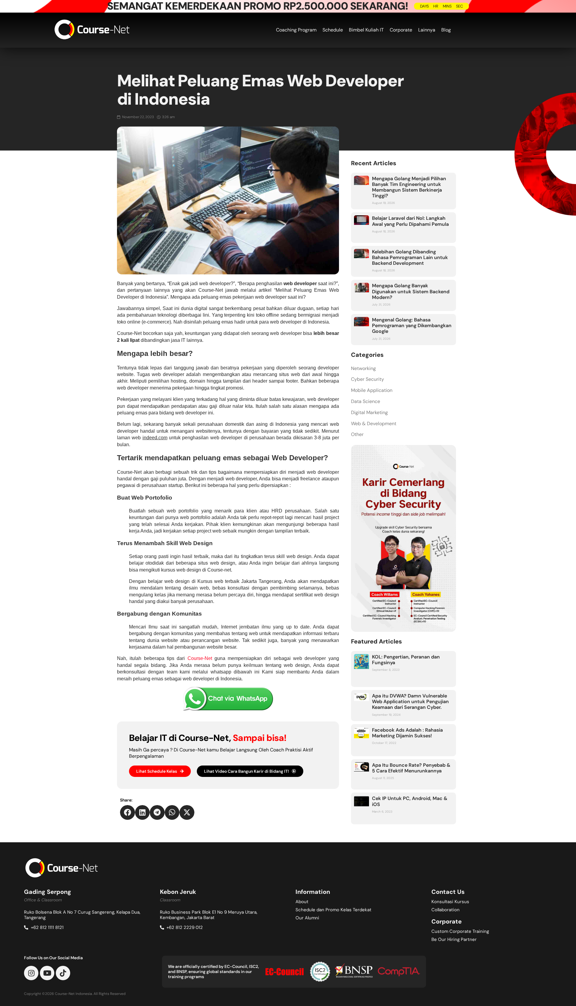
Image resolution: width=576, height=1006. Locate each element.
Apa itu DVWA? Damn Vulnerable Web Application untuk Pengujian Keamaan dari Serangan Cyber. (410, 701)
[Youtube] (47, 973)
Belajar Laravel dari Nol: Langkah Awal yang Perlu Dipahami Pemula (410, 221)
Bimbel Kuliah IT (366, 30)
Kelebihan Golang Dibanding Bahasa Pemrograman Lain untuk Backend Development (410, 257)
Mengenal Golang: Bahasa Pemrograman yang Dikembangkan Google (412, 325)
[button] (127, 812)
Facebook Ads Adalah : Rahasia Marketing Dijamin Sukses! (407, 733)
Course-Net (200, 658)
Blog (446, 30)
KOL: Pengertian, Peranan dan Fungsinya (406, 660)
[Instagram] (31, 973)
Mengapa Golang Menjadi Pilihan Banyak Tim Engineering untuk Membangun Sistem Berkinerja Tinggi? (409, 187)
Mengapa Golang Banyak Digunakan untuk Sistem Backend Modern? (410, 291)
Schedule (332, 30)
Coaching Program (296, 30)
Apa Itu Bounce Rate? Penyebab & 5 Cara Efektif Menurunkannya (411, 768)
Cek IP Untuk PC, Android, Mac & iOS (409, 801)
